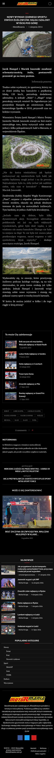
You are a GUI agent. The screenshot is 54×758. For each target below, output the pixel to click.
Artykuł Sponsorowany (27, 575)
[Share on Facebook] (35, 430)
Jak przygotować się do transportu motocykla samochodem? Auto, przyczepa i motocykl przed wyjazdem (35, 568)
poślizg (40, 415)
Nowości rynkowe (13, 659)
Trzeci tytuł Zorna (26, 374)
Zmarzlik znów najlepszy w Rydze (31, 591)
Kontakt (33, 748)
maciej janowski (10, 415)
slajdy (25, 420)
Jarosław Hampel (34, 411)
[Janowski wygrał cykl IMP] (8, 583)
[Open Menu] (3, 3)
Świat (8, 651)
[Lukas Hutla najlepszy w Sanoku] (10, 355)
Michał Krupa (23, 583)
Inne (8, 671)
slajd (17, 420)
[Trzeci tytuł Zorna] (10, 375)
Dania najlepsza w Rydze (28, 603)
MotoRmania (19, 26)
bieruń (6, 411)
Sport (6, 663)
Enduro (6, 679)
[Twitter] (27, 737)
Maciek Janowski (26, 415)
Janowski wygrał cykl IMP (28, 580)
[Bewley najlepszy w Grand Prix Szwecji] (10, 396)
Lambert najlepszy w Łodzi (29, 615)
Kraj (7, 655)
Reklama (43, 748)
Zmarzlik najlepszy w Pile (29, 384)
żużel (34, 420)
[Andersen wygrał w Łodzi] (8, 629)
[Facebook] (20, 737)
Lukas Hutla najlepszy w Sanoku (32, 354)
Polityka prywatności (38, 751)
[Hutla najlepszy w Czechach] (10, 365)
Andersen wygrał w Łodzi (28, 626)
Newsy (6, 647)
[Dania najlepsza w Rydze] (8, 606)
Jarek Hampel (18, 411)
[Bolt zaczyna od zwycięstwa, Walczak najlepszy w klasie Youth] (10, 344)
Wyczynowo (8, 683)
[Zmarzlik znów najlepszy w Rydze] (8, 594)
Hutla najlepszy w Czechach (30, 364)
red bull (7, 420)
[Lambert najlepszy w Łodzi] (8, 618)
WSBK (8, 675)
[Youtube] (33, 737)
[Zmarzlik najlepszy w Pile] (10, 385)
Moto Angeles (40, 754)
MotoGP (9, 667)
